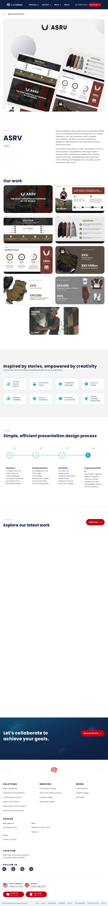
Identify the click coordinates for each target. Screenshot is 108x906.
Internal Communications (13, 810)
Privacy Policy (93, 903)
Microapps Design (47, 801)
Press (70, 903)
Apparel (7, 146)
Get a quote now (90, 733)
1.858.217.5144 (83, 5)
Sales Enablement (10, 788)
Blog (43, 903)
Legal (104, 903)
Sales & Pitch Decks (11, 801)
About (66, 5)
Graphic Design (46, 797)
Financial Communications (14, 793)
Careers (62, 903)
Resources (52, 903)
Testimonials (80, 903)
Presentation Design (48, 788)
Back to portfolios (16, 14)
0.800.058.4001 (38, 886)
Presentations (82, 788)
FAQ (37, 903)
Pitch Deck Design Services (51, 793)
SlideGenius (11, 903)
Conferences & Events (12, 797)
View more (93, 522)
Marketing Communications (14, 806)
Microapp (80, 797)
